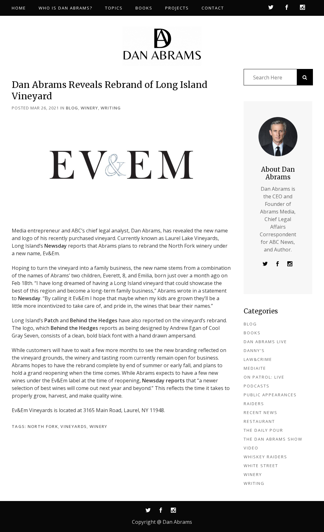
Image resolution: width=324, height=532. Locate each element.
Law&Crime (258, 359)
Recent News (260, 412)
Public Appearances (270, 395)
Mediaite (255, 368)
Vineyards (73, 426)
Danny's (254, 350)
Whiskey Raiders (265, 457)
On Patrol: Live (264, 377)
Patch (51, 320)
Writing (111, 108)
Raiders (254, 403)
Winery (89, 108)
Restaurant (259, 421)
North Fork (43, 426)
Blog (72, 108)
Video (251, 448)
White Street (261, 465)
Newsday (55, 245)
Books (252, 333)
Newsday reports (163, 380)
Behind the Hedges (93, 320)
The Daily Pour (263, 430)
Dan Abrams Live (265, 341)
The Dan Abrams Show (273, 439)
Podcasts (257, 386)
